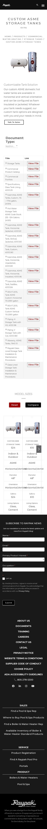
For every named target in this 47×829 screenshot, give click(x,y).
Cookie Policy (23, 669)
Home (8, 36)
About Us (23, 620)
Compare (33, 405)
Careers (23, 637)
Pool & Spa (23, 784)
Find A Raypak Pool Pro (23, 759)
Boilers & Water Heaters (24, 777)
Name (6, 535)
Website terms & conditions (23, 658)
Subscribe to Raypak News (23, 523)
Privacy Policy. (24, 591)
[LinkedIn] (20, 686)
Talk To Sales (14, 122)
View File (33, 163)
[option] (23, 62)
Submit (8, 603)
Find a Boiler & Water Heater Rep (23, 724)
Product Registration (23, 753)
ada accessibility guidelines (23, 674)
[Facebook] (13, 686)
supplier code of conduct (23, 663)
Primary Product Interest (15, 555)
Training (23, 631)
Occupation (9, 565)
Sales (23, 705)
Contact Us (23, 642)
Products (20, 36)
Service (24, 747)
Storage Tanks (33, 39)
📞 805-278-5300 (23, 679)
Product (24, 772)
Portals (23, 766)
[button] (12, 146)
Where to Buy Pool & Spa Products (23, 717)
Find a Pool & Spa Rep (23, 711)
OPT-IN (8, 579)
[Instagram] (26, 686)
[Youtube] (33, 686)
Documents (23, 626)
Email (6, 545)
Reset (14, 405)
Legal (23, 647)
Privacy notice (24, 653)
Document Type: (12, 140)
